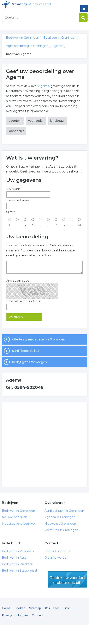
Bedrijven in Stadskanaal (19, 570)
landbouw (57, 121)
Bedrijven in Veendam (18, 551)
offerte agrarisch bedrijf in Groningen (38, 339)
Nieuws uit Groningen (60, 523)
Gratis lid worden (56, 557)
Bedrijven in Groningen (32, 4)
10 (79, 225)
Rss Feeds (52, 608)
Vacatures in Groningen (61, 530)
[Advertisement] (44, 444)
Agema (58, 46)
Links (67, 608)
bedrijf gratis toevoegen (29, 362)
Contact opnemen (57, 551)
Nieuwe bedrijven (14, 517)
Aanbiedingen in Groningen (64, 511)
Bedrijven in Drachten (17, 564)
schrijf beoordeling (25, 351)
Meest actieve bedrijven (19, 523)
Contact (37, 615)
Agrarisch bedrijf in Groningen (27, 46)
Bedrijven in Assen (15, 557)
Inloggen (22, 615)
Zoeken (19, 608)
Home (6, 608)
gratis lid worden (67, 579)
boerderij (14, 121)
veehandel (35, 121)
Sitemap (35, 608)
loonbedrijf (16, 131)
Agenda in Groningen (59, 517)
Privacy (7, 615)
